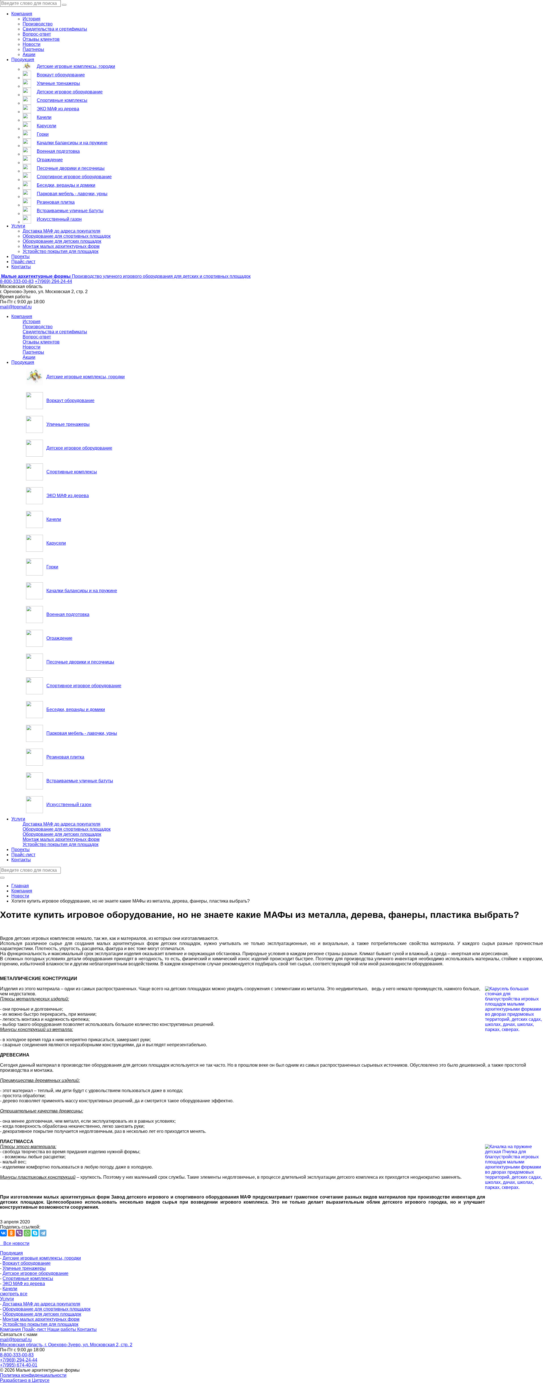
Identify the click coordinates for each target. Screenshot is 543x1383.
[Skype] (35, 1233)
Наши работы (62, 1329)
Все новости (14, 1243)
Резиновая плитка (56, 202)
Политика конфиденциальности (33, 1375)
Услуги (18, 226)
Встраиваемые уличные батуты (70, 210)
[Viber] (19, 1233)
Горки (43, 134)
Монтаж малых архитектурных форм (61, 246)
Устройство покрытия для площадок (60, 251)
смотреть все (13, 1293)
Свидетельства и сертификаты (55, 29)
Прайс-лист (23, 261)
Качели (44, 117)
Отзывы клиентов (41, 39)
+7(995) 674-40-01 (18, 1365)
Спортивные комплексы (62, 100)
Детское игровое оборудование (70, 91)
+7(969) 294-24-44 (53, 281)
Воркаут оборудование (61, 74)
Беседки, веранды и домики (66, 185)
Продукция (22, 59)
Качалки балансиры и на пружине (72, 142)
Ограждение (50, 159)
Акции (29, 54)
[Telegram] (43, 1233)
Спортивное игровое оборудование (74, 176)
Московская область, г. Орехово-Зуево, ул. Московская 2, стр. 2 (66, 1344)
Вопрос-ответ (37, 34)
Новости (31, 44)
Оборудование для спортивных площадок (67, 236)
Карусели (46, 125)
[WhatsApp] (27, 1233)
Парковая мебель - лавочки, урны (72, 193)
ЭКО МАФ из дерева (58, 108)
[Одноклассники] (11, 1233)
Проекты (20, 256)
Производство (38, 24)
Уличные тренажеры (58, 83)
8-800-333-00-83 (17, 281)
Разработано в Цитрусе (24, 1380)
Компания (21, 13)
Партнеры (33, 49)
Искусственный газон (59, 219)
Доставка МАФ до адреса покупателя (61, 231)
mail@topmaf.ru (16, 306)
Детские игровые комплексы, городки (76, 66)
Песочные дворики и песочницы (71, 168)
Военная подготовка (58, 151)
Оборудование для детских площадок (62, 241)
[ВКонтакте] (3, 1233)
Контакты (21, 266)
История (31, 18)
